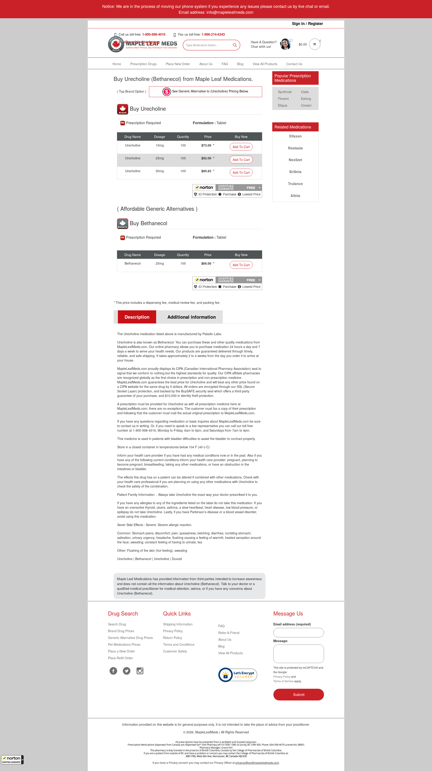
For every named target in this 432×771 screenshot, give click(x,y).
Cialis (305, 91)
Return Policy (172, 637)
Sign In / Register (307, 23)
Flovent (283, 98)
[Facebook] (113, 671)
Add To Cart (241, 146)
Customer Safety (175, 651)
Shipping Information (178, 624)
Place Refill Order (120, 658)
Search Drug (117, 624)
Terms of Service (283, 681)
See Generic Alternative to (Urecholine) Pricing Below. (210, 91)
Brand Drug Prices (121, 631)
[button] (12, 759)
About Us (224, 639)
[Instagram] (140, 670)
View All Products (230, 653)
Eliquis (282, 105)
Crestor (306, 105)
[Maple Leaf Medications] (285, 43)
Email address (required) (292, 624)
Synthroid (285, 91)
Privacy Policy (173, 631)
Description (137, 316)
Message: (280, 640)
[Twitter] (126, 670)
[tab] (135, 317)
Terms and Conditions (178, 644)
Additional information (191, 316)
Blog (221, 646)
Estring (306, 98)
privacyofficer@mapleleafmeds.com (257, 762)
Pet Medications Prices (124, 644)
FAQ (221, 626)
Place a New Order (121, 651)
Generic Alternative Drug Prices (130, 637)
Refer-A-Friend (228, 632)
